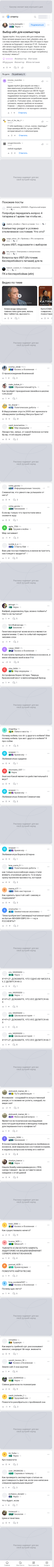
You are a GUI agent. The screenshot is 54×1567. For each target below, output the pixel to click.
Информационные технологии (28, 488)
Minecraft (18, 1244)
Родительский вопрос (38, 207)
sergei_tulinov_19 (13, 239)
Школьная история (23, 1016)
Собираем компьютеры (31, 268)
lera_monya (11, 252)
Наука (17, 27)
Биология (17, 627)
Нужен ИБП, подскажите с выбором (24, 244)
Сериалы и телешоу (24, 1473)
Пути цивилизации (23, 1094)
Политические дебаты (25, 407)
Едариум (17, 1342)
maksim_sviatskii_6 (14, 268)
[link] (19, 304)
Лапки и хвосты (21, 731)
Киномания (19, 509)
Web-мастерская (22, 891)
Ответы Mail (20, 547)
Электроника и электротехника (28, 252)
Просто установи (28, 224)
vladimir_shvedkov (13, 224)
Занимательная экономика (26, 912)
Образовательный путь (25, 387)
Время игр (19, 755)
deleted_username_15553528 (17, 207)
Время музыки (21, 1267)
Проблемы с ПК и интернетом (32, 239)
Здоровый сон (21, 1398)
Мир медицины (21, 428)
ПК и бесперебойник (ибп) (18, 274)
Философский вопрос (24, 1117)
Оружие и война (20, 529)
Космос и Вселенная (24, 369)
